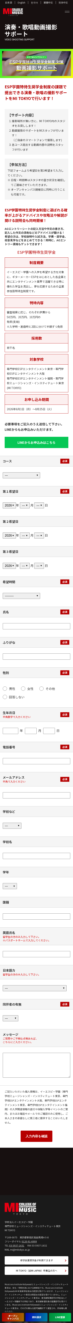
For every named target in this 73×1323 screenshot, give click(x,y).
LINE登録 (60, 1317)
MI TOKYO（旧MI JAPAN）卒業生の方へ (36, 1270)
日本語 (8, 2)
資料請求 (36, 1317)
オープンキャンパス (13, 1317)
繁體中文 (48, 2)
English (21, 2)
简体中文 (63, 2)
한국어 (34, 2)
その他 (50, 688)
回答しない (17, 697)
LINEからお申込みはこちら (36, 442)
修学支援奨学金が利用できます (36, 1260)
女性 (30, 688)
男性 (12, 688)
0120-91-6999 (29, 1241)
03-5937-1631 (16, 1245)
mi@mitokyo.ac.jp (20, 1249)
